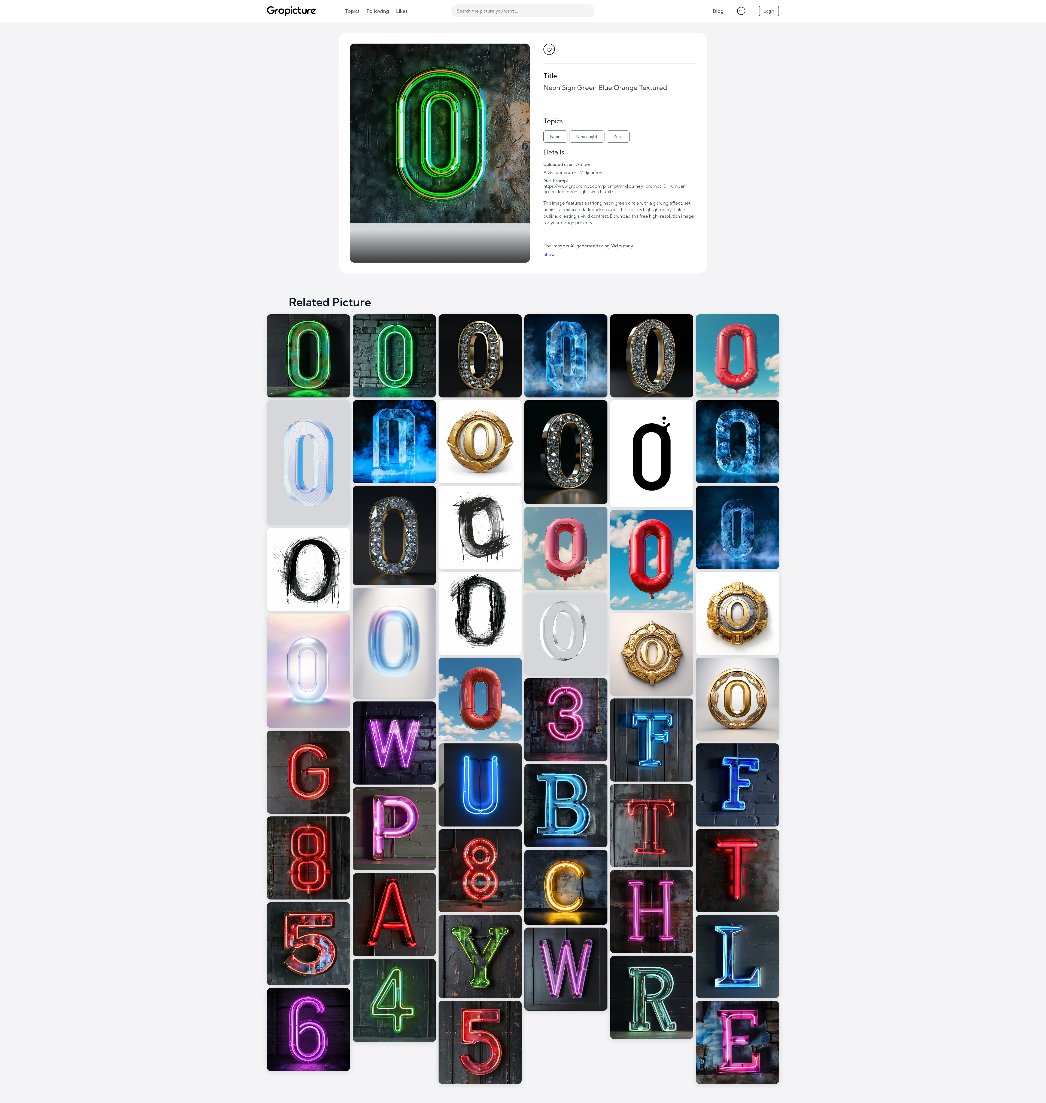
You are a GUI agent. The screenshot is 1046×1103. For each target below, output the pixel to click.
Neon (555, 136)
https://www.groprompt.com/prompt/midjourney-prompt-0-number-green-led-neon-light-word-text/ (615, 188)
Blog (718, 11)
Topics (352, 11)
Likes (402, 11)
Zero (618, 136)
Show (549, 254)
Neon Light (587, 136)
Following (378, 11)
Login (769, 11)
